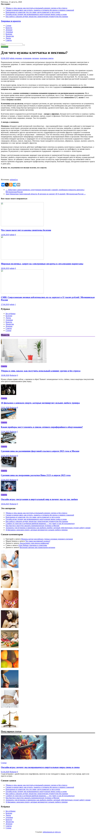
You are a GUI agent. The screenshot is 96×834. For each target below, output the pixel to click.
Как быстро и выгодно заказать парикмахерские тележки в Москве (32, 526)
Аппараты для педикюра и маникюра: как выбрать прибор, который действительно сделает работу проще (48, 528)
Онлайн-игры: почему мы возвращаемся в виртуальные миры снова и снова (36, 14)
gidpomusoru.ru (48, 832)
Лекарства (10, 36)
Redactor (13, 375)
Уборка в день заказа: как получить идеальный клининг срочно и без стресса (36, 8)
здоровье (18, 58)
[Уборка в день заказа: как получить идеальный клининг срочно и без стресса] (24, 362)
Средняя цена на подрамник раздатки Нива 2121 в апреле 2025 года (36, 475)
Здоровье (9, 32)
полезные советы (47, 58)
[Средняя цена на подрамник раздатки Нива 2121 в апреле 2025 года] (8, 467)
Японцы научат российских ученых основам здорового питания (47, 539)
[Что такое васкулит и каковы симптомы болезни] (22, 226)
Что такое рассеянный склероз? (37, 541)
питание (35, 58)
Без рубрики (10, 314)
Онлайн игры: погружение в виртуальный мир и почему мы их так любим (39, 499)
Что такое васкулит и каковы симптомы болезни (26, 230)
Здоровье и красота (11, 21)
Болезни (9, 34)
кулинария (27, 58)
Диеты (8, 38)
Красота (9, 28)
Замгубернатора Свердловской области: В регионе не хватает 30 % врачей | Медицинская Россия (46, 194)
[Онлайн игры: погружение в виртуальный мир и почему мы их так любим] (8, 491)
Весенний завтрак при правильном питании (37, 547)
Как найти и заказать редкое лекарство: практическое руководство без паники (37, 16)
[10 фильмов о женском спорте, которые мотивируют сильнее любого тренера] (8, 394)
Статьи (8, 26)
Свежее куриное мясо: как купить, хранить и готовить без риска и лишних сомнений (40, 10)
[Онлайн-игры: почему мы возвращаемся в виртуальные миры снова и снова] (24, 759)
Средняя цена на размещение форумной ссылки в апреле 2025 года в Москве (40, 451)
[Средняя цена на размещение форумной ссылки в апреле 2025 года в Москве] (8, 443)
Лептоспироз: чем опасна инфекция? (34, 543)
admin (12, 58)
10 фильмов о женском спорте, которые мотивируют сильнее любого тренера (40, 403)
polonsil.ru (14, 180)
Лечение (9, 30)
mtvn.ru (58, 832)
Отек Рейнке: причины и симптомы (32, 545)
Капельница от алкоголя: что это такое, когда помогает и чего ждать (33, 12)
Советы (9, 40)
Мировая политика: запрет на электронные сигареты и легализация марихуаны (42, 263)
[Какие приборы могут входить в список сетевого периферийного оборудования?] (8, 418)
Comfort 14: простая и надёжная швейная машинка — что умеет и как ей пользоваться (40, 523)
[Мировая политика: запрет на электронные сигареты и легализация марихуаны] (22, 259)
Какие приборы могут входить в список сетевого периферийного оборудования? (42, 427)
